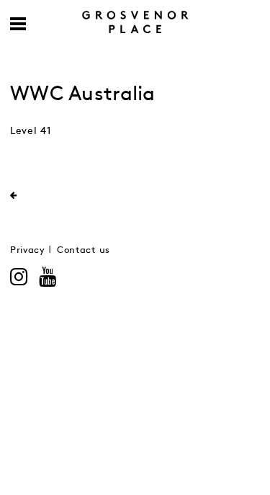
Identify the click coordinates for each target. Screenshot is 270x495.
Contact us (83, 250)
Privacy (27, 250)
